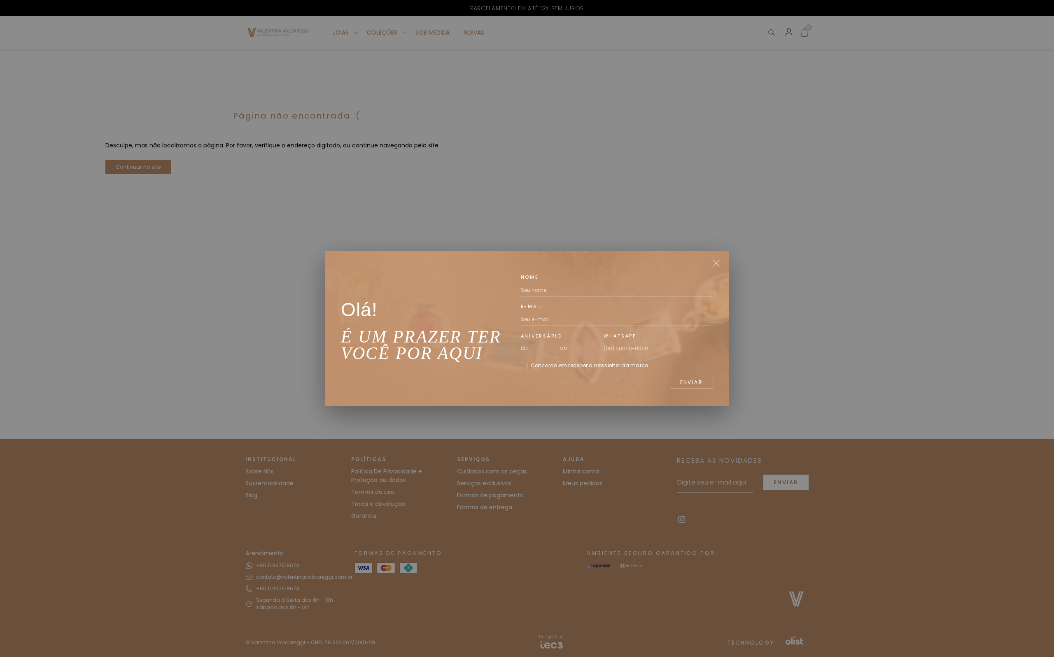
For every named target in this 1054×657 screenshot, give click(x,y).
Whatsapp (620, 336)
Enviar (691, 382)
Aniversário (541, 336)
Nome (530, 277)
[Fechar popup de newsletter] (716, 263)
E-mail (532, 306)
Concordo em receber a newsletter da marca (590, 365)
